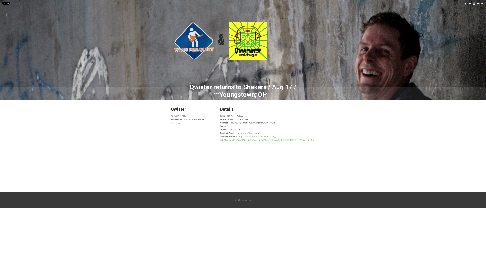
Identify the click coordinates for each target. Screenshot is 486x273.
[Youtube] (478, 4)
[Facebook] (466, 4)
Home (216, 94)
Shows (234, 94)
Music (245, 94)
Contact (268, 94)
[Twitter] (470, 4)
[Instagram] (474, 4)
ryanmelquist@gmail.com (247, 133)
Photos (255, 94)
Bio (225, 94)
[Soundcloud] (482, 4)
